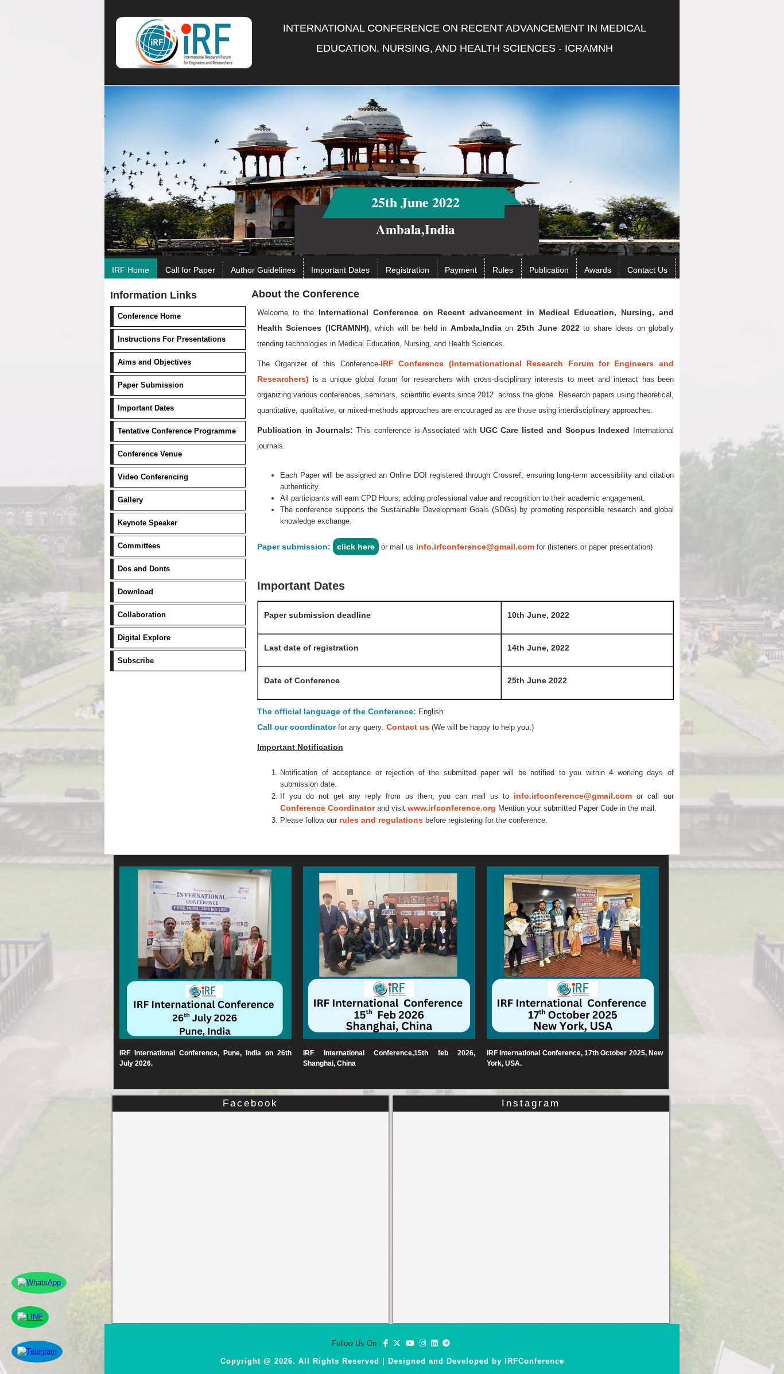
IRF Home (130, 269)
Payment (461, 269)
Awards (597, 269)
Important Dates (340, 269)
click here (356, 546)
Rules (502, 269)
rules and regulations (381, 820)
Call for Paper (190, 269)
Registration (407, 269)
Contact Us (647, 269)
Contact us (407, 726)
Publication (549, 269)
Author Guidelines (263, 269)
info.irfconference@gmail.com (475, 546)
